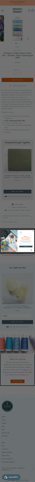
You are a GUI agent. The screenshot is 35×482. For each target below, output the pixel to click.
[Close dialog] (33, 231)
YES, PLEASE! (26, 246)
